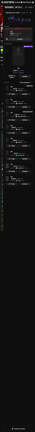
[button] (7, 39)
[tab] (18, 7)
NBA (24, 2)
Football (17, 2)
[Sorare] (7, 2)
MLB (29, 2)
